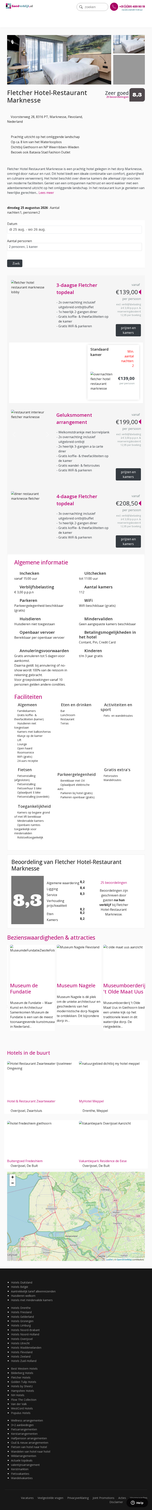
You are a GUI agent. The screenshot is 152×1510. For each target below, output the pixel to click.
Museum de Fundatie (24, 988)
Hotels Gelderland (22, 1317)
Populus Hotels (20, 1413)
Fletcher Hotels (20, 1377)
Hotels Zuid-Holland (23, 1361)
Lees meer (46, 192)
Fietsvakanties (20, 1474)
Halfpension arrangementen (29, 1438)
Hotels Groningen (22, 1321)
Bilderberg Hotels (22, 1373)
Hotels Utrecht (20, 1343)
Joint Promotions (103, 1498)
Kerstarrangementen (24, 1434)
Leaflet (109, 1259)
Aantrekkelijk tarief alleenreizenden (33, 1291)
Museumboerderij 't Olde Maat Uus (124, 988)
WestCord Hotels (22, 1408)
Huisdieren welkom (23, 1296)
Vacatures (27, 1498)
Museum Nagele (76, 985)
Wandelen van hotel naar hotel (30, 1451)
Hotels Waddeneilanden (26, 1347)
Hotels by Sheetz (22, 1386)
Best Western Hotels (24, 1368)
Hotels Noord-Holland (25, 1334)
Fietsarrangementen (24, 1429)
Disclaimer (116, 1502)
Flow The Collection (23, 1400)
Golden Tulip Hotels (23, 1382)
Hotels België (19, 1287)
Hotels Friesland (21, 1312)
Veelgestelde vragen (50, 1498)
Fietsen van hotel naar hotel (29, 1447)
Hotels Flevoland (21, 1352)
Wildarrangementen (23, 1456)
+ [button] (12, 1177)
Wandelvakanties (22, 1478)
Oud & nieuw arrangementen (29, 1442)
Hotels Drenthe (21, 1308)
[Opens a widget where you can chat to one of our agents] (137, 1503)
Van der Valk (19, 1404)
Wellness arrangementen (27, 1420)
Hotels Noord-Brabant (25, 1330)
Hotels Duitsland (21, 1282)
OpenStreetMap (124, 1259)
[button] (14, 434)
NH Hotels (17, 1395)
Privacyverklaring (78, 1498)
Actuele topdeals (21, 1460)
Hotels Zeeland (20, 1356)
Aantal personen (19, 241)
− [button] (12, 1183)
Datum (12, 224)
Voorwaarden (138, 1498)
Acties (122, 1498)
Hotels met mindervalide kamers (32, 1300)
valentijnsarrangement (25, 1465)
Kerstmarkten (19, 1469)
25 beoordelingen (114, 882)
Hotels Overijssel (22, 1339)
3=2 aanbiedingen (22, 1425)
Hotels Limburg (21, 1325)
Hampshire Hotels (22, 1391)
